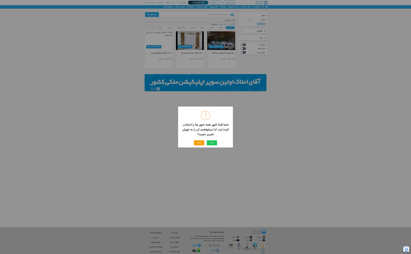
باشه (212, 143)
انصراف (199, 143)
